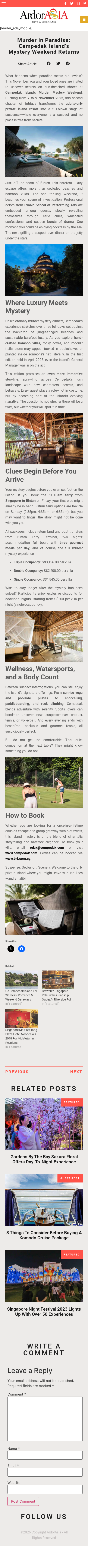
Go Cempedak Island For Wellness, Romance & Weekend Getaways (21, 995)
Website (13, 1482)
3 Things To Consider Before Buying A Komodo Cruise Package (44, 1235)
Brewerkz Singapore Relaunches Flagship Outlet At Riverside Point (57, 995)
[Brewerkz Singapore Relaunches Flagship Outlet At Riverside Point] (58, 980)
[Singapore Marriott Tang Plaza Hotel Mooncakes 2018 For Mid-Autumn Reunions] (21, 1018)
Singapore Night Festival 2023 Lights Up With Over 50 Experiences (44, 1312)
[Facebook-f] (65, 3)
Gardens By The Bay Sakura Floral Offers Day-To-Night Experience (44, 1159)
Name (13, 1448)
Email (13, 1465)
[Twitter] (72, 3)
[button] (3, 3)
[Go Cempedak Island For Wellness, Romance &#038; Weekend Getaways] (21, 980)
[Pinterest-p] (85, 3)
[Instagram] (78, 3)
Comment (16, 1394)
